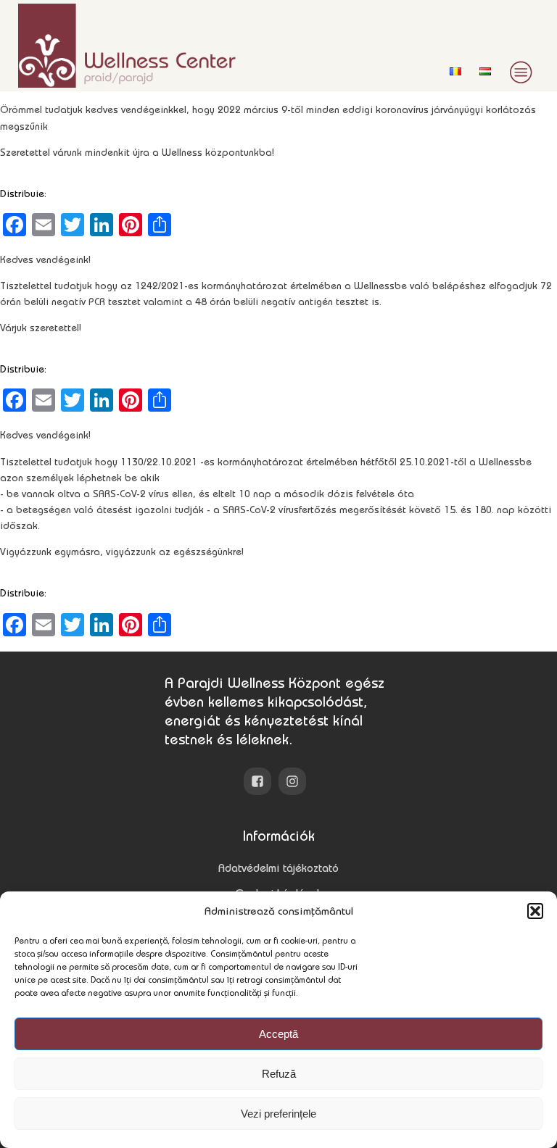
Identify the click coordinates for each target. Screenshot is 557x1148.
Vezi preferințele (278, 1113)
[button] (535, 911)
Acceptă (278, 1034)
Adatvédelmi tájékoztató (278, 868)
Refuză (279, 1074)
